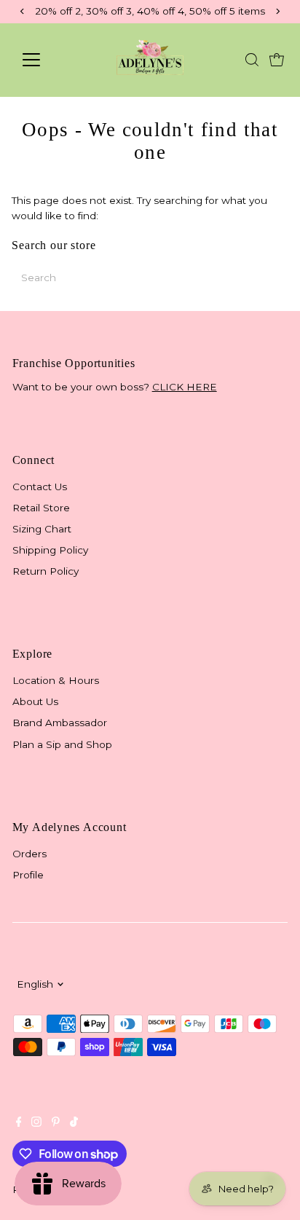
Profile (28, 875)
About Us (35, 701)
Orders (29, 853)
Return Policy (45, 571)
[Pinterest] (55, 1123)
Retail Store (41, 507)
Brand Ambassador (59, 722)
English (35, 984)
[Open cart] (276, 59)
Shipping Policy (50, 550)
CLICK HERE (184, 387)
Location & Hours (55, 680)
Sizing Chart (41, 529)
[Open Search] (251, 59)
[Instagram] (36, 1123)
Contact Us (39, 486)
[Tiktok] (74, 1123)
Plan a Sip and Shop (62, 744)
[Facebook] (18, 1123)
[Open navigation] (44, 60)
